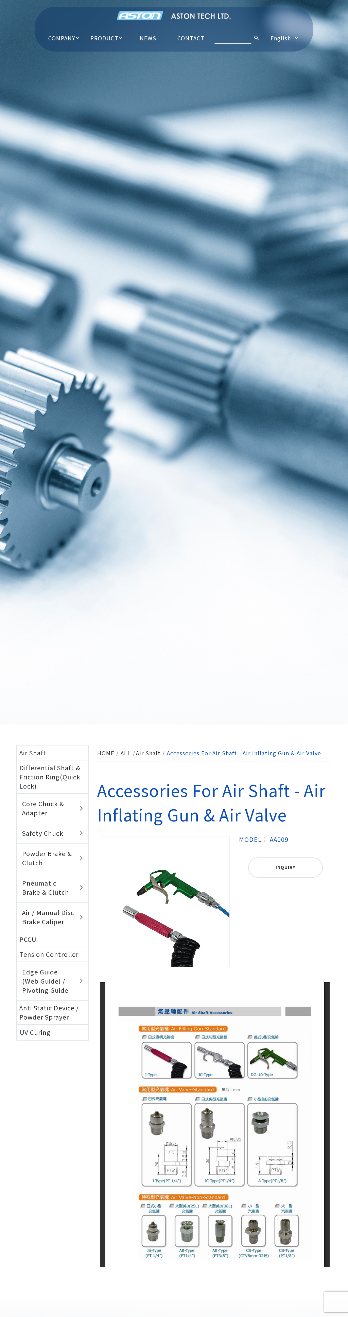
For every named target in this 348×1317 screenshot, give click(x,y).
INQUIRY (285, 867)
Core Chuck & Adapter (43, 808)
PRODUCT (104, 38)
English (281, 38)
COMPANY (61, 38)
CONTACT (191, 38)
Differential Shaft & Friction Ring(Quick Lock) (50, 776)
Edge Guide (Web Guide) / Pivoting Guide (45, 980)
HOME (105, 753)
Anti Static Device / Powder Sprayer (49, 1012)
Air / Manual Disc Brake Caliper (48, 917)
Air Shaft (32, 752)
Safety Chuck (42, 833)
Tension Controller (49, 954)
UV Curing (35, 1032)
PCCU (27, 939)
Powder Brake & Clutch (47, 858)
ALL (126, 753)
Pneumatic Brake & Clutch (45, 887)
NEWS (148, 38)
